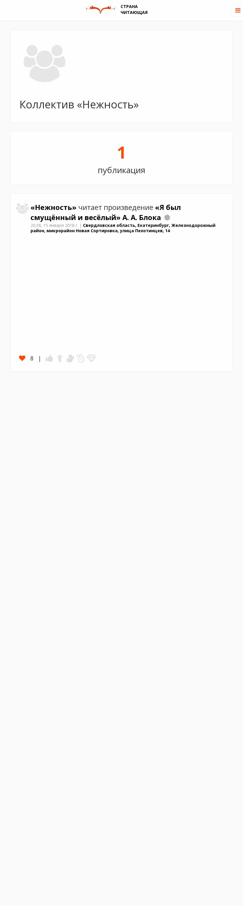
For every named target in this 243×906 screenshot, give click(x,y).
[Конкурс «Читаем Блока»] (167, 217)
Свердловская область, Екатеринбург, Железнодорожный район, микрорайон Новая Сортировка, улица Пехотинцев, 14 (123, 228)
